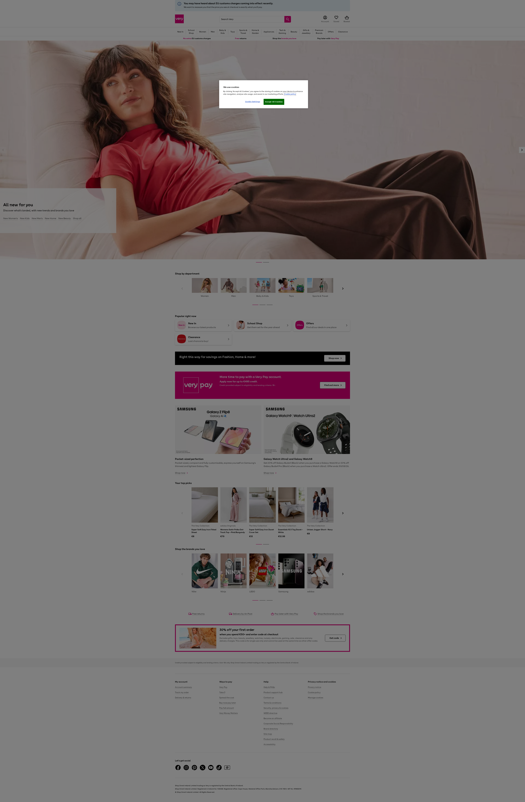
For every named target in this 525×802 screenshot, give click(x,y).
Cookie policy (290, 94)
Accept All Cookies (274, 101)
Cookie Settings (252, 101)
